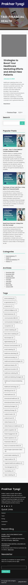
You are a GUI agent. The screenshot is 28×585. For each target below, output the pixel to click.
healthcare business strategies (13, 361)
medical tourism (9, 414)
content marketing (10, 330)
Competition (8, 326)
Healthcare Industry (10, 365)
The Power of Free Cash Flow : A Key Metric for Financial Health (14, 188)
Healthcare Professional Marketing (13, 381)
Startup (8, 261)
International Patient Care (12, 402)
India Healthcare (9, 394)
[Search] (22, 123)
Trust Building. (9, 471)
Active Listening (9, 298)
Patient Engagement (10, 434)
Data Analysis (8, 337)
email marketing (9, 349)
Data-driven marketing (11, 334)
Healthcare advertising (11, 353)
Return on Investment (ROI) (12, 445)
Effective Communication (12, 345)
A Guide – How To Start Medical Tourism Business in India (12, 150)
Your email (4, 565)
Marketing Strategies (10, 406)
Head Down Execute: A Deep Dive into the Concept (13, 224)
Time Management (10, 467)
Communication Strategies (12, 322)
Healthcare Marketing (11, 259)
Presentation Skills (10, 441)
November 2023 (10, 274)
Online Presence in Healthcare (13, 426)
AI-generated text (10, 302)
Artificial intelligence (10, 310)
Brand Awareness (9, 314)
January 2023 (9, 286)
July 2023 (8, 279)
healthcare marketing (11, 373)
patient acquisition (10, 430)
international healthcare (11, 398)
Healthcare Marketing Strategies (13, 377)
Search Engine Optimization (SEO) (13, 450)
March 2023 (9, 285)
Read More (7, 104)
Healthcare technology (11, 386)
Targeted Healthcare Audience (13, 463)
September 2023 (10, 278)
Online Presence (9, 422)
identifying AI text (9, 390)
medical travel (9, 418)
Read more (16, 540)
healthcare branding (10, 357)
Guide (7, 258)
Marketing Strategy (10, 410)
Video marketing (9, 475)
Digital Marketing (10, 256)
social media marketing (11, 455)
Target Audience (9, 459)
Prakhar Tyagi (12, 4)
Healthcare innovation (11, 369)
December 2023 (10, 272)
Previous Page (11, 112)
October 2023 (9, 276)
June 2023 (8, 281)
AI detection (8, 306)
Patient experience (10, 438)
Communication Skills (11, 318)
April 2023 (8, 283)
